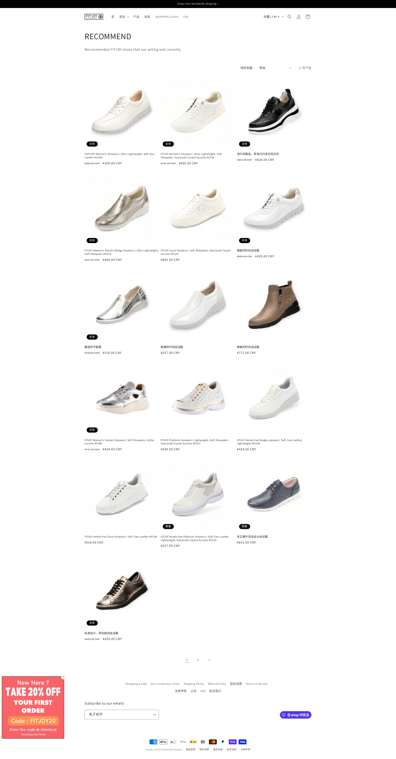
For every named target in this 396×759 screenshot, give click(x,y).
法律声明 (181, 691)
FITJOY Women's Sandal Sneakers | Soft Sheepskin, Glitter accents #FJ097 (119, 442)
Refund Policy (217, 684)
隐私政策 (236, 684)
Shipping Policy (194, 684)
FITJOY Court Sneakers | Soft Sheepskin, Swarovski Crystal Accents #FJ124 (196, 252)
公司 (194, 691)
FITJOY (157, 749)
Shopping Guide (136, 684)
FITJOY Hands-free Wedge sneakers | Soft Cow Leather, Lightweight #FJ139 (269, 442)
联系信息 (232, 749)
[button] (124, 16)
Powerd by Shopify (172, 749)
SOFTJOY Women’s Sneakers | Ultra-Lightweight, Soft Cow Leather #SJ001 (119, 155)
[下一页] (209, 659)
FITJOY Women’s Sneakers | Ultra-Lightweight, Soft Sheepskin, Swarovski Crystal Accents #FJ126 (191, 155)
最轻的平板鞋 (93, 347)
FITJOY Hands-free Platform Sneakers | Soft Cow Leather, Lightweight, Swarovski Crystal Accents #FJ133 (195, 538)
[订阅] (154, 715)
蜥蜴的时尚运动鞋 (248, 250)
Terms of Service (257, 684)
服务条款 (218, 749)
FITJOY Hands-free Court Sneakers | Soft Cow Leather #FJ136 (121, 536)
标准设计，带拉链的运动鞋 (101, 633)
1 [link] (187, 659)
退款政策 (191, 749)
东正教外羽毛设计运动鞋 (252, 536)
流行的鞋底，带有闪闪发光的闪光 (258, 154)
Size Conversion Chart (165, 684)
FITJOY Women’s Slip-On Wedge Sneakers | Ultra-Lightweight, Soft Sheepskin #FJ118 (122, 252)
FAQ (203, 691)
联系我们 (215, 691)
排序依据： (247, 68)
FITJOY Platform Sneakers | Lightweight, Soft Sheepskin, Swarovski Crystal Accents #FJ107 (195, 442)
